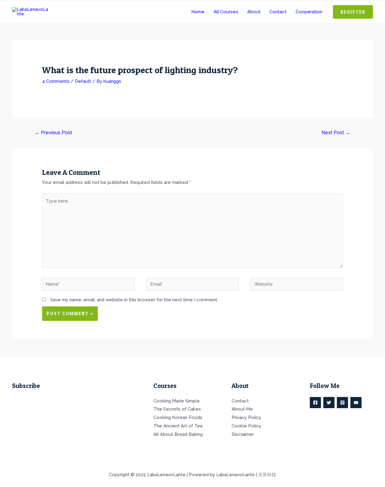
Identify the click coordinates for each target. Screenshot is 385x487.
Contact (240, 401)
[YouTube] (356, 402)
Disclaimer (243, 434)
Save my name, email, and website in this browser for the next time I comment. (134, 299)
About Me (242, 409)
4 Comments (55, 81)
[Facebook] (315, 402)
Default (83, 81)
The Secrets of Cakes (177, 409)
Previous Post (53, 132)
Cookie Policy (246, 426)
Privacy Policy (246, 417)
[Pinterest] (342, 402)
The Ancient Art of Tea (177, 426)
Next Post (336, 132)
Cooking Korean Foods (177, 417)
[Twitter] (328, 402)
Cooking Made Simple (176, 401)
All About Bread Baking (178, 434)
